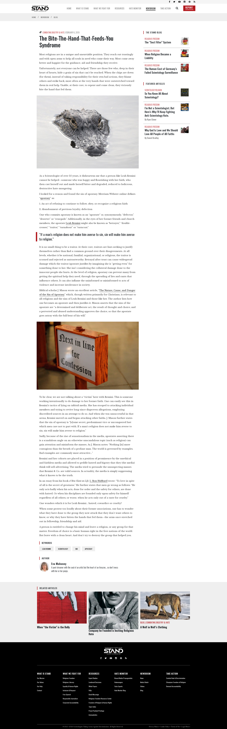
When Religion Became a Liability (158, 56)
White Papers (93, 686)
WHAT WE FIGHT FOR (72, 673)
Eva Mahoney (58, 564)
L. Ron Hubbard (98, 481)
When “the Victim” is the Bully (53, 627)
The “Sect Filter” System (158, 42)
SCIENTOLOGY (63, 548)
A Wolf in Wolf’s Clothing (153, 627)
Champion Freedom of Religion (176, 682)
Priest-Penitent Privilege (96, 711)
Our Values (40, 682)
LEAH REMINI (46, 548)
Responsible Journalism (70, 698)
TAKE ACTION (172, 673)
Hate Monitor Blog (120, 690)
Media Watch (144, 682)
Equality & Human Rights (70, 686)
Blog (141, 690)
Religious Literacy (68, 682)
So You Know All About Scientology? (156, 95)
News (142, 678)
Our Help (40, 686)
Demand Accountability (173, 686)
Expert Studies (93, 678)
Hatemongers (118, 682)
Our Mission (40, 678)
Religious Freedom (69, 678)
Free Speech (67, 694)
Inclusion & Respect (69, 690)
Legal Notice (185, 727)
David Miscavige (94, 694)
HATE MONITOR (121, 673)
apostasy (45, 198)
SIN (76, 548)
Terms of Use (175, 727)
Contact (39, 690)
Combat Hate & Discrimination (175, 678)
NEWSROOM (145, 673)
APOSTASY (88, 548)
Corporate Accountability (70, 703)
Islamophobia (93, 715)
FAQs (90, 690)
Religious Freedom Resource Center (100, 698)
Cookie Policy (164, 727)
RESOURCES (94, 673)
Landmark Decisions (95, 682)
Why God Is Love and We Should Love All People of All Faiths (161, 132)
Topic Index (92, 707)
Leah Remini (73, 223)
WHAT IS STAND (44, 673)
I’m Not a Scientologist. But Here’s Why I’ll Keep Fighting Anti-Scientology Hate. (160, 111)
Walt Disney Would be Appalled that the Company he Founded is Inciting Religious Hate (111, 630)
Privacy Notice (154, 727)
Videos (142, 686)
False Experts (118, 686)
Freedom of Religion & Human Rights (100, 703)
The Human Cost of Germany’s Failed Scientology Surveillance (161, 70)
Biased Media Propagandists (123, 678)
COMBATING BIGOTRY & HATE (54, 32)
